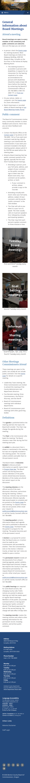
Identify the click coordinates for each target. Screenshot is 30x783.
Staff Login (6, 730)
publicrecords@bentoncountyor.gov (14, 511)
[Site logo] (15, 5)
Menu (6, 12)
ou (25, 107)
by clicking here (11, 715)
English (18, 1)
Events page (22, 50)
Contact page (8, 135)
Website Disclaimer (9, 725)
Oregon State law (10, 469)
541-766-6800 (18, 713)
